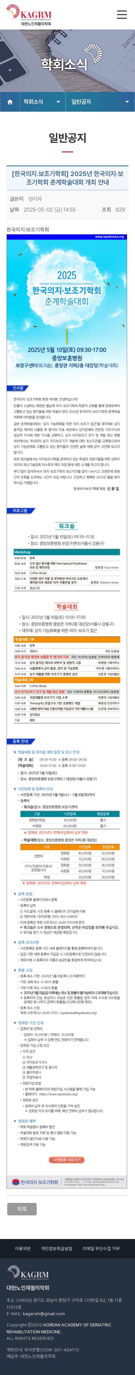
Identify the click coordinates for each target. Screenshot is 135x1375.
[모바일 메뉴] (122, 15)
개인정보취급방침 (56, 1248)
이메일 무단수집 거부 (101, 1248)
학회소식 (33, 101)
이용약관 (23, 1248)
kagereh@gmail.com (44, 1313)
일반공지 (81, 101)
